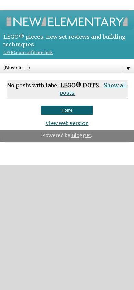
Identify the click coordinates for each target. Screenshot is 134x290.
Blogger (81, 135)
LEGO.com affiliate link (28, 52)
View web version (67, 123)
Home (67, 110)
